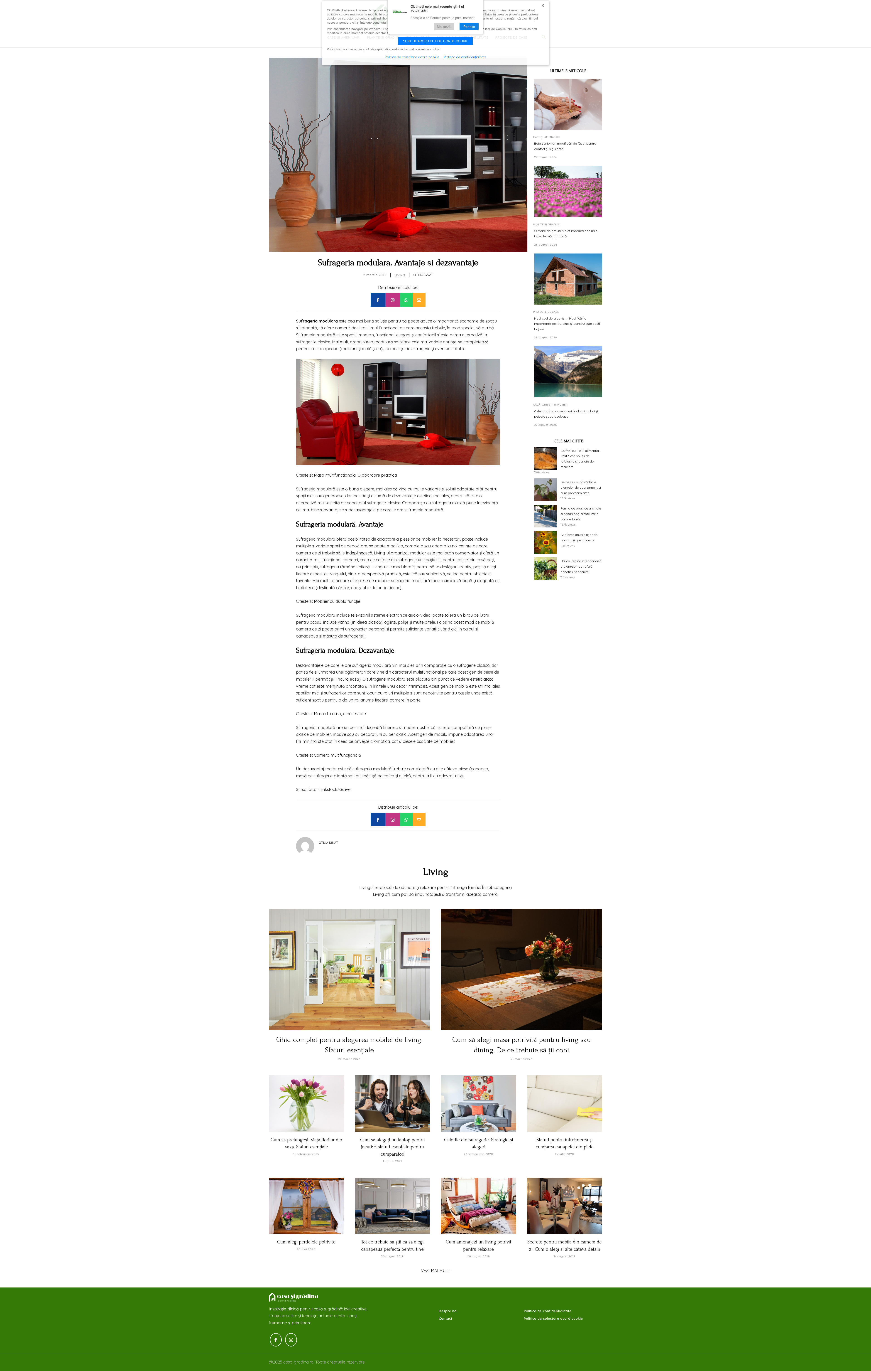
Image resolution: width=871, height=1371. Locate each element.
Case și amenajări (546, 137)
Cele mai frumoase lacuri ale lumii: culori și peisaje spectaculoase (566, 414)
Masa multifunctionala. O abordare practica (355, 475)
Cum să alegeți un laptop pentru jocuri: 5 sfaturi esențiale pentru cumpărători (392, 1147)
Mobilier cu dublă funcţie (337, 601)
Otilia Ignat (423, 275)
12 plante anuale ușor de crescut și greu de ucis (578, 537)
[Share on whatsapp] (406, 300)
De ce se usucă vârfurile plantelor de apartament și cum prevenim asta (580, 487)
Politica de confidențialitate (465, 57)
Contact (445, 1319)
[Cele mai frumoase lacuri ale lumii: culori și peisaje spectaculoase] (568, 371)
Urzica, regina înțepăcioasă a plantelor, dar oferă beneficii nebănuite (580, 566)
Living (399, 275)
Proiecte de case (546, 311)
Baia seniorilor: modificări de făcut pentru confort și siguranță (565, 146)
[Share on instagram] (392, 300)
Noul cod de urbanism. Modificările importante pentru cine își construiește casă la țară (567, 323)
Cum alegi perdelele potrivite (306, 1242)
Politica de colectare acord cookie (553, 1319)
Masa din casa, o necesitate (340, 713)
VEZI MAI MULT (435, 1270)
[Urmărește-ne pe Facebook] (276, 1339)
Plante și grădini (546, 224)
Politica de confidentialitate (547, 1311)
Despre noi (448, 1311)
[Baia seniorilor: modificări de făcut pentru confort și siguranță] (568, 104)
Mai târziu (444, 26)
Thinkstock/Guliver (334, 789)
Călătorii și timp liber (550, 404)
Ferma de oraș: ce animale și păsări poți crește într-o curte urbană (580, 513)
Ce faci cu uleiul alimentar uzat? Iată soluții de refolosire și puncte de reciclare (579, 459)
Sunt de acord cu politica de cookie (435, 41)
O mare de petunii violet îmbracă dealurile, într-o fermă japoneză (566, 233)
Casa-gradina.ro (294, 1297)
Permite (469, 26)
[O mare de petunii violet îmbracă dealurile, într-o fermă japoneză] (568, 191)
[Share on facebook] (378, 300)
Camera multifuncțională (337, 755)
